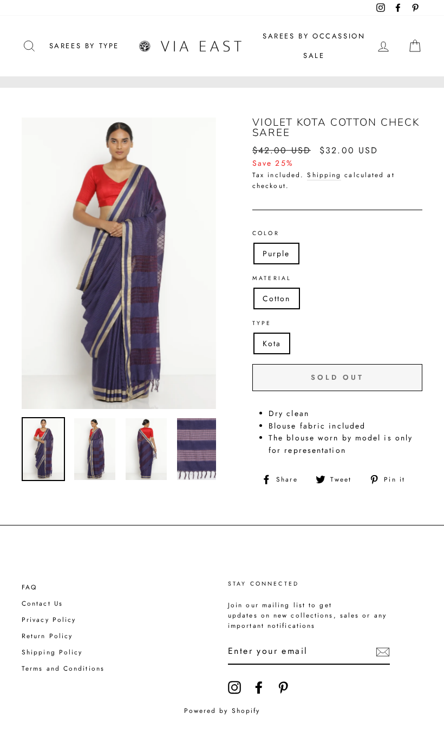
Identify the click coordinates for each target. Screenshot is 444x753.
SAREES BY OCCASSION (314, 36)
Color (265, 233)
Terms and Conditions (63, 668)
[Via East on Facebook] (258, 687)
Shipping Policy (52, 652)
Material (271, 278)
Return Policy (47, 635)
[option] (119, 264)
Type (262, 323)
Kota (272, 343)
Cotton (277, 298)
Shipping (324, 174)
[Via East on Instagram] (234, 687)
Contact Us (42, 603)
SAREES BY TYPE (84, 46)
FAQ (29, 587)
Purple (276, 253)
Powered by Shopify (222, 711)
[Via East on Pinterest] (283, 687)
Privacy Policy (49, 619)
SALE (313, 55)
